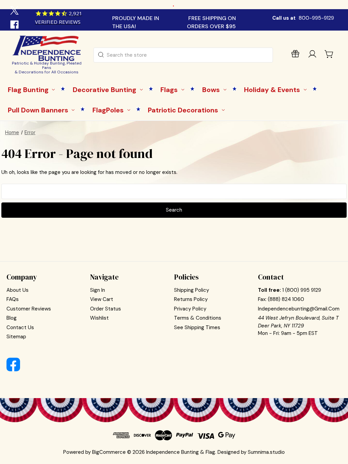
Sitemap (16, 336)
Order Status (105, 308)
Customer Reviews (28, 308)
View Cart (101, 299)
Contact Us (20, 327)
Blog (11, 318)
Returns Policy (191, 299)
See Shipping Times (197, 327)
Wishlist (99, 318)
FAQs (12, 299)
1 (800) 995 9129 (301, 290)
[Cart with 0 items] (329, 54)
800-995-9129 (316, 18)
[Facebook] (15, 25)
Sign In (97, 290)
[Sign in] (312, 55)
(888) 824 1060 (286, 299)
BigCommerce (109, 452)
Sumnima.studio (266, 452)
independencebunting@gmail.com (299, 308)
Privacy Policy (190, 308)
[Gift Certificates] (295, 55)
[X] (15, 11)
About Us (17, 290)
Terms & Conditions (197, 318)
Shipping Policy (191, 290)
